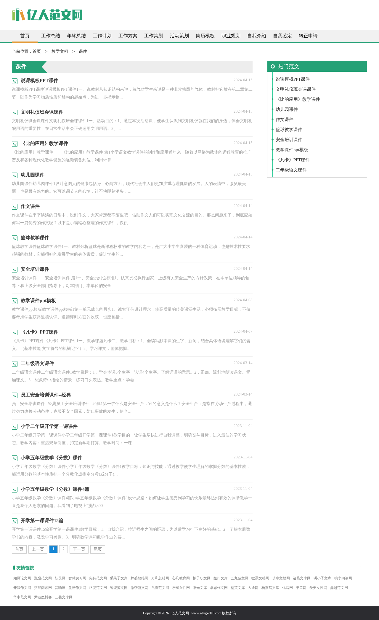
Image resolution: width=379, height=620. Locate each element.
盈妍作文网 (77, 588)
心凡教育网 (181, 578)
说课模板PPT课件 (293, 79)
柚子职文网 (202, 578)
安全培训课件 (289, 139)
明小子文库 (322, 578)
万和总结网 (160, 578)
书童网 (301, 588)
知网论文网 (22, 578)
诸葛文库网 (302, 578)
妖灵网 (60, 578)
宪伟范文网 (98, 578)
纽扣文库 (220, 578)
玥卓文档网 (281, 578)
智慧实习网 (77, 578)
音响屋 (60, 588)
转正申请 (308, 35)
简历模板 (205, 35)
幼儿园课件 (287, 109)
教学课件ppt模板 (292, 149)
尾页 (98, 549)
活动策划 (179, 35)
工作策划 (153, 35)
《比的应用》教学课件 (298, 99)
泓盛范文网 (43, 578)
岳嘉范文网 (160, 588)
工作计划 (102, 35)
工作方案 (127, 35)
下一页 (79, 549)
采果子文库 (119, 578)
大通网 (253, 588)
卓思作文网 (219, 588)
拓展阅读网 (43, 588)
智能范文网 (119, 588)
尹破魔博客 (43, 597)
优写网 (287, 588)
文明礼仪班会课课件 (296, 89)
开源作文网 (22, 588)
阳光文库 (200, 588)
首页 (25, 35)
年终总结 (76, 35)
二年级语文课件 (291, 170)
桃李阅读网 (343, 578)
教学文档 (60, 51)
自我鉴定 (282, 35)
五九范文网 (239, 578)
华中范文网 (22, 597)
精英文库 (238, 588)
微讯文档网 (260, 578)
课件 (83, 51)
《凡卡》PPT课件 (293, 159)
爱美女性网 (318, 588)
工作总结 (50, 35)
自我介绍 (256, 35)
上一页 (38, 549)
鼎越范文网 (339, 588)
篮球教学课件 (289, 129)
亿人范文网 (180, 613)
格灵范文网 (98, 588)
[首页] (47, 17)
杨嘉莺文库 (270, 588)
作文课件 (284, 119)
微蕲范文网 (139, 588)
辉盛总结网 (139, 578)
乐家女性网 (181, 588)
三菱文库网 (64, 597)
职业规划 (230, 35)
